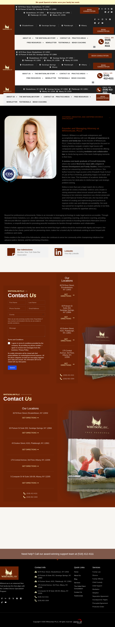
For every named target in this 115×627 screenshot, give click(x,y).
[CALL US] (101, 41)
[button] (94, 47)
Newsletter (51, 42)
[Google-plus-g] (102, 8)
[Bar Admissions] (11, 252)
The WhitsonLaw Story (45, 38)
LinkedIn (69, 251)
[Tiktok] (108, 12)
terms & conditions (25, 343)
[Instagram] (105, 8)
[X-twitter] (108, 8)
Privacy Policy (23, 350)
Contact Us (65, 38)
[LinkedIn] (58, 252)
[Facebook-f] (99, 8)
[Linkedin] (105, 12)
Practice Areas (79, 38)
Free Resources (34, 42)
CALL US (109, 38)
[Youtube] (111, 12)
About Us (27, 38)
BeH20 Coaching (79, 42)
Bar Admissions (25, 250)
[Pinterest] (111, 8)
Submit (12, 368)
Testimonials (64, 42)
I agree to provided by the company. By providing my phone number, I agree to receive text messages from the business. (27, 346)
